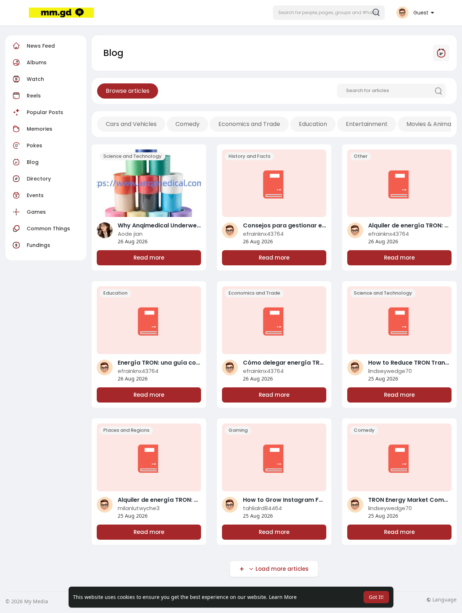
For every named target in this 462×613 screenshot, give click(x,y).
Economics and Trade (249, 124)
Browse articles (127, 91)
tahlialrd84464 (262, 508)
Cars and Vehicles (131, 124)
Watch (34, 79)
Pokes (34, 145)
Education (313, 124)
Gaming (238, 430)
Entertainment (367, 124)
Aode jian (130, 234)
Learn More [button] (283, 597)
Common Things (48, 228)
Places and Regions (126, 430)
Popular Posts (45, 112)
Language (444, 599)
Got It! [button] (376, 597)
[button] (329, 12)
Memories (39, 128)
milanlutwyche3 (139, 508)
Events (35, 195)
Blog (33, 162)
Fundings (38, 245)
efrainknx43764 (263, 234)
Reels (33, 95)
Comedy (187, 124)
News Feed (41, 45)
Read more (149, 257)
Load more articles (281, 569)
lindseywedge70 (390, 371)
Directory (39, 178)
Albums (37, 62)
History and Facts (249, 156)
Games (36, 212)
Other (360, 156)
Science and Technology (132, 156)
